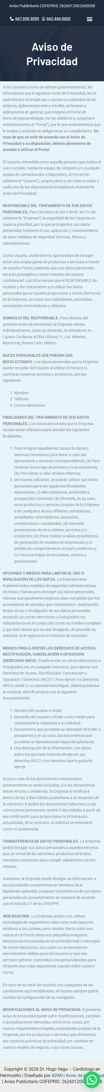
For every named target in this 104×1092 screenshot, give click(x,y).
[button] (89, 18)
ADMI (57, 1075)
